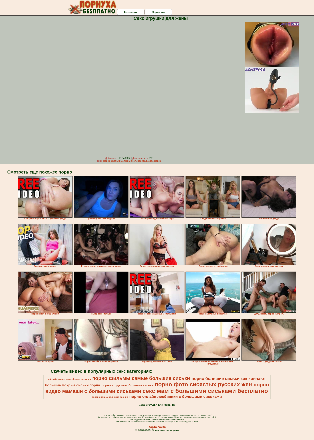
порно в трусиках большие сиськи (127, 385)
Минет (132, 161)
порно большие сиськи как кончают (229, 378)
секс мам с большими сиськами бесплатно (205, 391)
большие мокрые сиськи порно (72, 385)
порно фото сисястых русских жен (203, 384)
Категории (131, 12)
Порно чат (158, 12)
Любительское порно (149, 161)
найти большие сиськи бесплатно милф (69, 379)
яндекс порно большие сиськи (110, 397)
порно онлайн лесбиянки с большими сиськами (175, 396)
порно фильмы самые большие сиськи (141, 378)
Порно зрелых (111, 161)
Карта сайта (157, 427)
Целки (124, 161)
